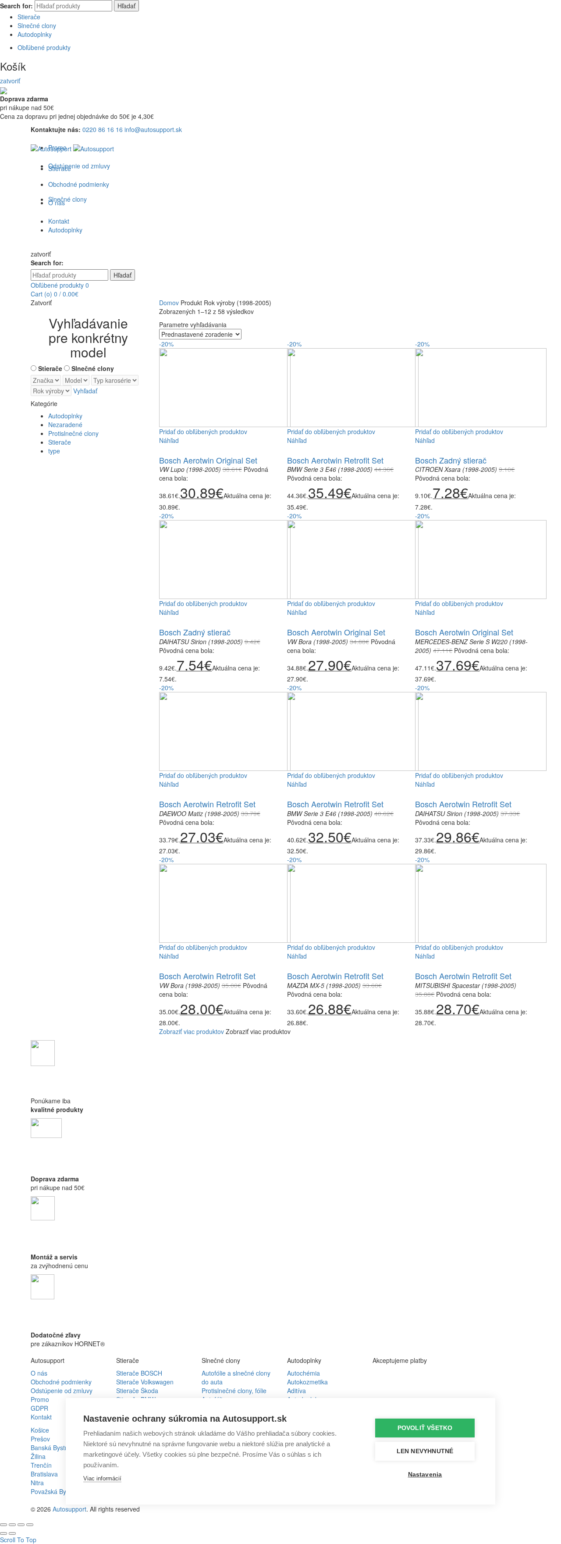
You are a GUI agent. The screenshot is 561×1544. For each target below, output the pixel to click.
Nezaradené (65, 424)
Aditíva (296, 1390)
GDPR (39, 1408)
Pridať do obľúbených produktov (203, 431)
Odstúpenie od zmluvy (79, 165)
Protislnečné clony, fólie (234, 1390)
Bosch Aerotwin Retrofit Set (335, 460)
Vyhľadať (85, 390)
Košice (40, 1430)
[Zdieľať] (12, 1524)
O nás (39, 1373)
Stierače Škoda (137, 1390)
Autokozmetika (307, 1381)
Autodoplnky (35, 34)
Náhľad (169, 440)
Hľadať (126, 5)
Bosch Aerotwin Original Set (208, 460)
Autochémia (303, 1373)
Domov (169, 302)
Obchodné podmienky (61, 1381)
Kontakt (41, 1416)
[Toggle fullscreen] (21, 1524)
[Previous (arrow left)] (3, 1533)
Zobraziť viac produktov (191, 1031)
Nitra (37, 1482)
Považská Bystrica (56, 1491)
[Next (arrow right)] (12, 1533)
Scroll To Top (18, 1539)
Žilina (38, 1456)
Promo (40, 1399)
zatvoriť (10, 80)
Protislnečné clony (73, 433)
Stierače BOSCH (139, 1373)
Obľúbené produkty (44, 47)
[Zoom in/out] (29, 1524)
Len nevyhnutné (425, 1451)
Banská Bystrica (53, 1447)
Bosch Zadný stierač (450, 460)
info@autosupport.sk (153, 129)
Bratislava (44, 1473)
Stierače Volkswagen (145, 1381)
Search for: (16, 5)
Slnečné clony (37, 25)
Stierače (29, 16)
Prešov (40, 1438)
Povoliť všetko (425, 1428)
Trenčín (41, 1465)
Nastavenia (425, 1474)
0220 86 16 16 (102, 129)
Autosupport (69, 1509)
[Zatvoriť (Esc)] (3, 1524)
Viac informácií (102, 1478)
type (54, 450)
